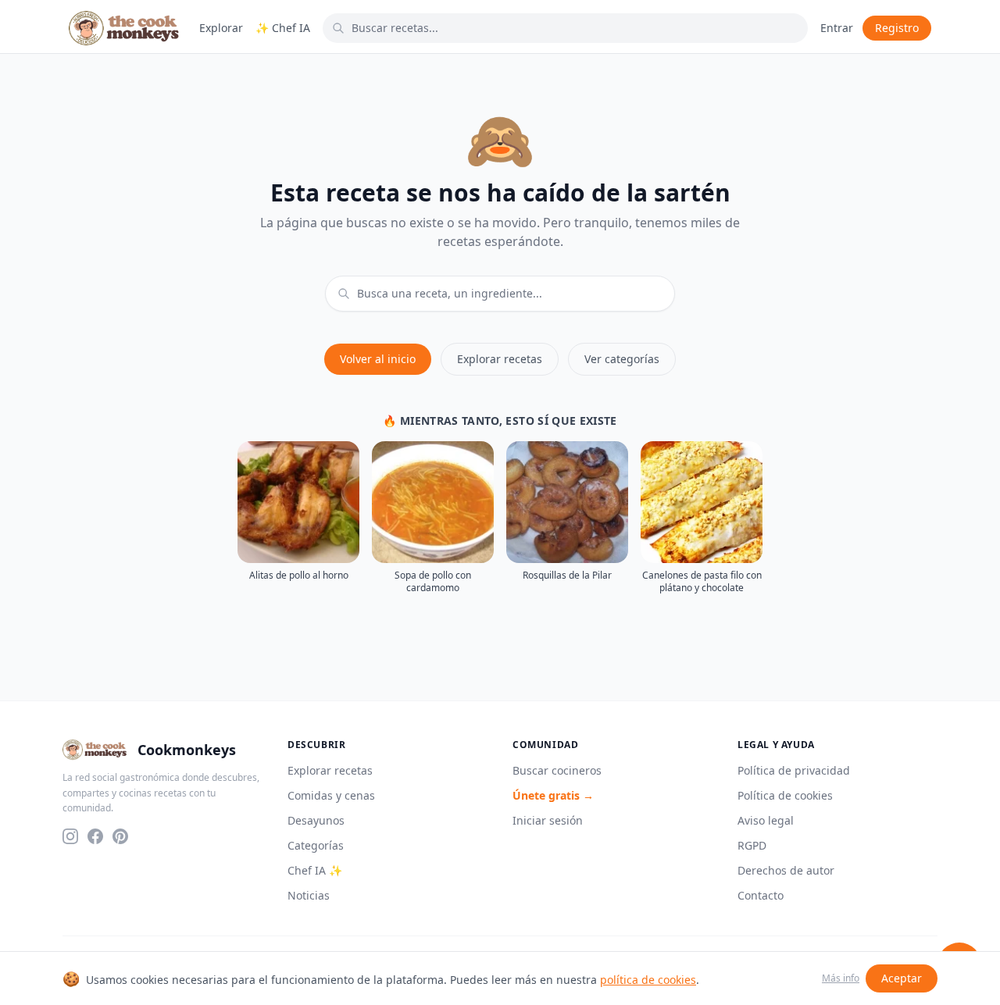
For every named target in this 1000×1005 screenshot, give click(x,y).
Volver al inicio (378, 358)
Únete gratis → (553, 795)
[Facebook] (95, 836)
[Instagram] (70, 836)
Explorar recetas (499, 358)
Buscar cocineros (557, 770)
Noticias (309, 895)
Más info (840, 978)
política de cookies (648, 979)
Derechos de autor (786, 870)
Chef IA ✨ (315, 870)
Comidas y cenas (331, 795)
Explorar (221, 27)
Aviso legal (766, 820)
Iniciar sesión (547, 820)
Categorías (316, 845)
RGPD (752, 845)
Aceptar (901, 978)
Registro (897, 27)
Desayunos (316, 820)
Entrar (836, 27)
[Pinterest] (120, 836)
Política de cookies (785, 795)
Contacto (761, 895)
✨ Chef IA (282, 27)
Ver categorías (621, 358)
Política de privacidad (794, 770)
